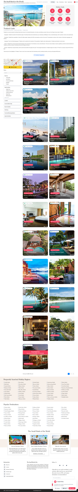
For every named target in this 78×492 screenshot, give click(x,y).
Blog (57, 2)
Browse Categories (38, 453)
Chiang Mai (53, 168)
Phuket (52, 83)
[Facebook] (59, 465)
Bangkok (52, 140)
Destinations (61, 2)
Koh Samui (26, 140)
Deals (66, 2)
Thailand (26, 197)
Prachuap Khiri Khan (28, 83)
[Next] (73, 374)
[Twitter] (66, 465)
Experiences (70, 2)
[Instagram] (63, 465)
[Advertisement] (61, 95)
